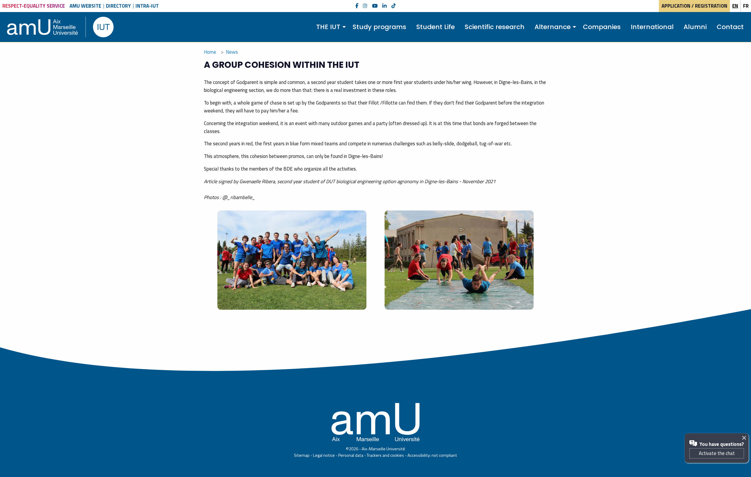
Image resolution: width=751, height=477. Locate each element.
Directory (118, 6)
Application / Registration (694, 6)
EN (735, 6)
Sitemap (301, 455)
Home (210, 52)
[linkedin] (384, 6)
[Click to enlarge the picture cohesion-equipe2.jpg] (459, 260)
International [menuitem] (652, 26)
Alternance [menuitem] (553, 26)
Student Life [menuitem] (435, 26)
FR (746, 6)
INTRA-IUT (147, 6)
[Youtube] (375, 6)
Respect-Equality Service (33, 6)
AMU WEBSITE (85, 6)
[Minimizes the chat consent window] (745, 438)
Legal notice (324, 455)
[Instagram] (365, 6)
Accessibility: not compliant (432, 455)
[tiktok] (393, 6)
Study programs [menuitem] (379, 26)
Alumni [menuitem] (695, 26)
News (232, 52)
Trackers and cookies (385, 455)
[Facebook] (357, 6)
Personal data (350, 455)
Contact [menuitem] (730, 26)
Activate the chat (717, 453)
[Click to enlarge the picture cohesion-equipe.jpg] (291, 260)
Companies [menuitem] (602, 26)
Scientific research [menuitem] (495, 26)
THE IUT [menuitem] (328, 26)
